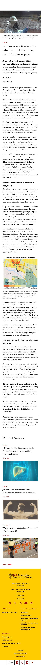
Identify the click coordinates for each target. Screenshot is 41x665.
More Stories (7, 564)
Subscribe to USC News (9, 612)
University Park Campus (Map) (20, 583)
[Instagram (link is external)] (20, 603)
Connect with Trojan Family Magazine (29, 619)
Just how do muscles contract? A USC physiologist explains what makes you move (19, 491)
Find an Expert (6, 637)
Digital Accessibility (20, 656)
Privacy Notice (20, 650)
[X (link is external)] (21, 662)
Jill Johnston (24, 105)
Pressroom (5, 646)
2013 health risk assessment (13, 147)
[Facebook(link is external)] (16, 662)
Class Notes (24, 612)
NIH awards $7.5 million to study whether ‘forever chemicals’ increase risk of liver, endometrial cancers (19, 451)
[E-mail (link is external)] (31, 662)
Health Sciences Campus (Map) (20, 589)
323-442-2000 (20, 592)
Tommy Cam (20, 595)
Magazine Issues (25, 615)
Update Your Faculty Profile (11, 643)
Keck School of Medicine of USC (19, 109)
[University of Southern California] (20, 576)
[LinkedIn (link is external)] (26, 662)
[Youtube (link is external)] (25, 603)
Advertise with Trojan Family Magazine (27, 628)
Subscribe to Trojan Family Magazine (29, 623)
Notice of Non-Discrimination (20, 653)
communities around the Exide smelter (19, 353)
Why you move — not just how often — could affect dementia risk (20, 530)
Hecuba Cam (20, 599)
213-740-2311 (20, 586)
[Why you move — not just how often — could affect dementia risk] (21, 548)
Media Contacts (7, 640)
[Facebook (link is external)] (9, 603)
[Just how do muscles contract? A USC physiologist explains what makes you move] (21, 510)
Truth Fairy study (16, 154)
